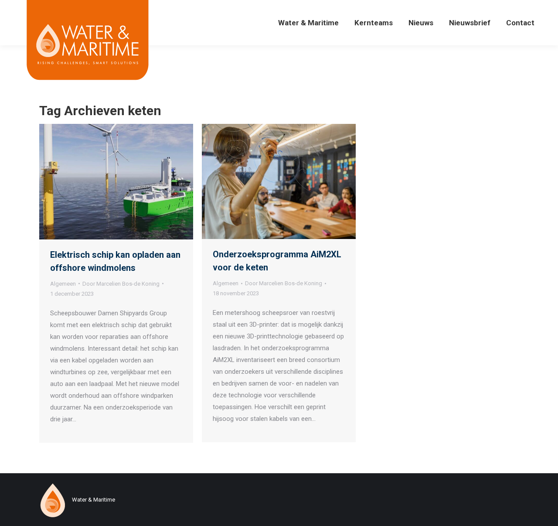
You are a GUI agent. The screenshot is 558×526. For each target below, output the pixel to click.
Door (121, 283)
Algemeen (63, 283)
